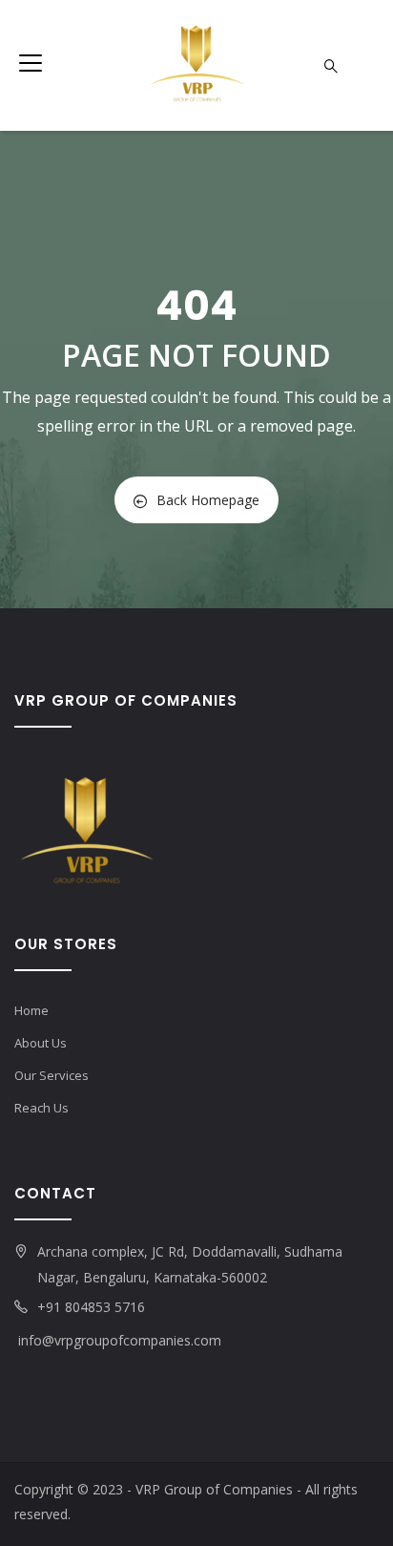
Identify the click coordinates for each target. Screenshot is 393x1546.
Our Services (51, 1075)
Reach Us (41, 1107)
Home (31, 1010)
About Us (40, 1042)
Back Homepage (207, 500)
